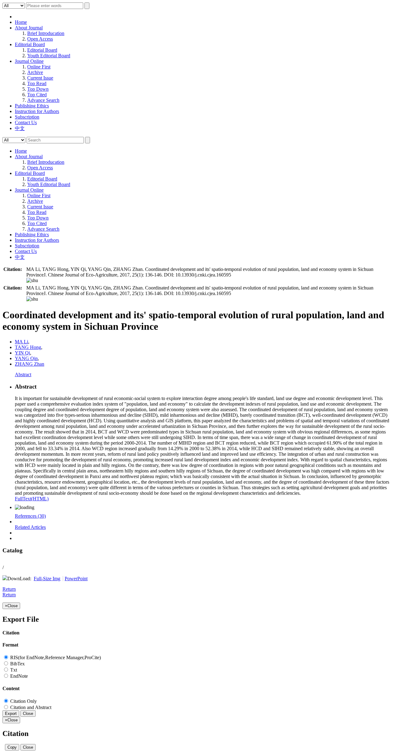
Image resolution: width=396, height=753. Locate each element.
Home (21, 22)
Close (28, 713)
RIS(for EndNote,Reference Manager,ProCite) (55, 657)
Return (9, 589)
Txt (13, 669)
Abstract (23, 374)
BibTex (17, 663)
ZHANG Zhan (29, 364)
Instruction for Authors (37, 111)
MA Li (21, 341)
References (30, 516)
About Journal (29, 27)
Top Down (38, 89)
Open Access (40, 38)
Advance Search (43, 100)
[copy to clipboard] (32, 280)
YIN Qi (22, 352)
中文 (20, 128)
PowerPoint (76, 578)
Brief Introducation (45, 33)
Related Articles (30, 527)
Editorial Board (30, 44)
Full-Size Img (47, 578)
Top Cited (37, 94)
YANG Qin (26, 358)
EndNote (18, 676)
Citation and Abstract (30, 707)
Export (11, 713)
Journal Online (29, 61)
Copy (12, 747)
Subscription (27, 117)
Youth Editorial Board (48, 55)
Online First (38, 66)
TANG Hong (28, 347)
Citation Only (23, 701)
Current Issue (40, 78)
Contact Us (26, 122)
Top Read (36, 83)
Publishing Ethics (32, 105)
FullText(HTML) (32, 498)
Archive (35, 72)
